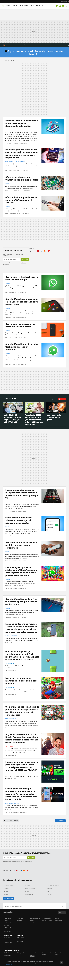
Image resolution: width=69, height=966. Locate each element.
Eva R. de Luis (13, 511)
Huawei (6, 891)
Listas (7, 502)
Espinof (31, 923)
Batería (38, 45)
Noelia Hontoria (14, 728)
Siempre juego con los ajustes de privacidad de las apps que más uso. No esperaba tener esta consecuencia (22, 710)
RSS (45, 250)
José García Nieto (14, 213)
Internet (56, 45)
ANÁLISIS (8, 6)
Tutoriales (8, 130)
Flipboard (57, 6)
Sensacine (32, 920)
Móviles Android (8, 885)
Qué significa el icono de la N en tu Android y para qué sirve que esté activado (21, 601)
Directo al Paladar (47, 920)
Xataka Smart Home (7, 928)
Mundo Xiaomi (7, 931)
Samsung (66, 45)
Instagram (60, 6)
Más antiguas (60, 821)
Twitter (66, 6)
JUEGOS (32, 6)
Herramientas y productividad (15, 161)
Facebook (34, 250)
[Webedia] (65, 1)
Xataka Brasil (7, 955)
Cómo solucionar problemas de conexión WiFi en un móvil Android (21, 200)
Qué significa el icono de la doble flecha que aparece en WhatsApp (22, 346)
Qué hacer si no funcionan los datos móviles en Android (20, 325)
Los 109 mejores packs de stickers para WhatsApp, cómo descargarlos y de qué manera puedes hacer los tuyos (21, 571)
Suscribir (25, 259)
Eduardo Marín (14, 170)
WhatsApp (8, 45)
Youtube (63, 6)
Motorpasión (58, 920)
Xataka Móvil (7, 923)
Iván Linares (13, 561)
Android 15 (50, 894)
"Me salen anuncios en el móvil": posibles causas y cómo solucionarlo (21, 545)
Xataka (10, 398)
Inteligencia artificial (12, 803)
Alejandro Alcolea (15, 191)
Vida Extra (10, 663)
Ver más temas (8, 898)
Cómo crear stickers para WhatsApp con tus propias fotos (21, 178)
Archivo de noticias (12, 821)
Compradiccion (8, 942)
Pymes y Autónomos (20, 940)
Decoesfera (7, 940)
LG (61, 45)
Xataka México (8, 953)
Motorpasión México (58, 953)
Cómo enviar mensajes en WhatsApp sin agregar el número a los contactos (18, 520)
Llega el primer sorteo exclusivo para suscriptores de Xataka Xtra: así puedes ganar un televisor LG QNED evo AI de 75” (21, 765)
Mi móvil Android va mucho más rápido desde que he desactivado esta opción (21, 123)
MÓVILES (15, 6)
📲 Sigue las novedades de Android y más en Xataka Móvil (33, 52)
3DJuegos (10, 746)
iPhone (31, 45)
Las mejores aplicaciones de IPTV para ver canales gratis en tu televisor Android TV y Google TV (21, 493)
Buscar (62, 906)
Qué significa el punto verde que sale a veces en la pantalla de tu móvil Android (21, 301)
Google (27, 891)
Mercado (49, 888)
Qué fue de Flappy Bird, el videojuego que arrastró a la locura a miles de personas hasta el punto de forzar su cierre (22, 655)
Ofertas (25, 45)
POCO (49, 45)
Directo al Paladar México (47, 953)
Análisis (27, 885)
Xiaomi (44, 45)
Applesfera (7, 925)
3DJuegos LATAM (21, 953)
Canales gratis (17, 45)
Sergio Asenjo (13, 143)
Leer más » (34, 140)
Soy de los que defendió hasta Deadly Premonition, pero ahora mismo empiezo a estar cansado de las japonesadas (21, 738)
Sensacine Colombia (32, 955)
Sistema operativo (11, 636)
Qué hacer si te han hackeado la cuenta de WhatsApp (21, 278)
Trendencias (7, 937)
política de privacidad (26, 861)
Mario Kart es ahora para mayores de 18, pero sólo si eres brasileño (21, 680)
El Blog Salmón (20, 937)
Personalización (10, 718)
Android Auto (29, 894)
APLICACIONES (24, 6)
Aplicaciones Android (53, 885)
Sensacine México (34, 953)
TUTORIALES (39, 6)
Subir (60, 913)
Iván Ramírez (13, 292)
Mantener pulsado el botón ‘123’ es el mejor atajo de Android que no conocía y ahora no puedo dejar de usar (21, 153)
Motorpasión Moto (60, 923)
